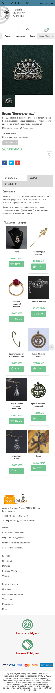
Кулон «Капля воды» (16, 457)
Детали (34, 177)
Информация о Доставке (13, 537)
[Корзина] (46, 30)
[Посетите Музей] (27, 625)
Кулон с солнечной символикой (38, 404)
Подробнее (19, 264)
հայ (46, 3)
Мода (4, 609)
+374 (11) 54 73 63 (21, 516)
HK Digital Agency (44, 676)
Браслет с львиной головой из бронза (16, 355)
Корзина (6, 556)
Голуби (16, 252)
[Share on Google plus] (17, 163)
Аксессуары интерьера (12, 594)
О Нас (5, 527)
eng (51, 3)
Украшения (20, 36)
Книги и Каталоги (10, 584)
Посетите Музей (27, 633)
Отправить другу (11, 128)
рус (41, 3)
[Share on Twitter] (11, 163)
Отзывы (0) (11, 184)
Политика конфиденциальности (16, 542)
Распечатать (28, 128)
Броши (32, 36)
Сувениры (6, 589)
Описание (11, 177)
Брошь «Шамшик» (39, 301)
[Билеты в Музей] (27, 645)
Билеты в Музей (27, 653)
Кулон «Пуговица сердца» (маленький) (16, 406)
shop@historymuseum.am (24, 520)
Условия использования (13, 547)
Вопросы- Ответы (9, 571)
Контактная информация (13, 532)
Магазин (6, 566)
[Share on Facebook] (4, 163)
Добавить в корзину (41, 314)
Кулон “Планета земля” (38, 355)
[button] (9, 30)
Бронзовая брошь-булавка (39, 253)
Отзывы (5, 576)
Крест (38, 456)
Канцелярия (7, 604)
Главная (8, 36)
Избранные (7, 561)
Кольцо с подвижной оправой (16, 304)
